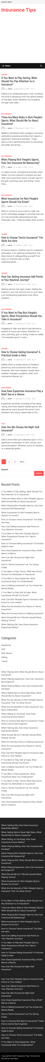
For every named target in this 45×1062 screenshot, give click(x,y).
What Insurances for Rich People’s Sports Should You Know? (19, 200)
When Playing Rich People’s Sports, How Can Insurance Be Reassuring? (20, 161)
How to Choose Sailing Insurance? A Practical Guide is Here (20, 354)
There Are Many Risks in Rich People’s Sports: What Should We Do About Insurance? (21, 120)
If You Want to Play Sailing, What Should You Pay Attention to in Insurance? (19, 81)
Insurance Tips (18, 10)
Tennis (4, 234)
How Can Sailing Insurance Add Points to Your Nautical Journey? (22, 278)
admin (10, 89)
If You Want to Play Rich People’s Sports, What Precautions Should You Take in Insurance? (21, 316)
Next (22, 462)
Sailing (4, 74)
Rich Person (6, 114)
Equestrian (6, 388)
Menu (7, 66)
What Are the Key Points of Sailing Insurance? (22, 613)
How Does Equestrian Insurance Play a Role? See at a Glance (22, 393)
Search (4, 469)
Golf (3, 424)
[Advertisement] (22, 39)
